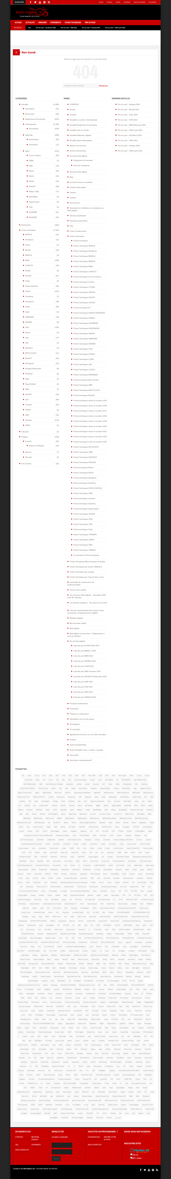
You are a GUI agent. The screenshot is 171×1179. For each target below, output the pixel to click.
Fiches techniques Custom (83, 282)
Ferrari (109, 882)
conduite (148, 840)
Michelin (81, 964)
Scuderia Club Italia (127, 1041)
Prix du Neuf (90, 22)
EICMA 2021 (76, 870)
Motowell (146, 977)
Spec (52, 1053)
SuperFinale (44, 1062)
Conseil (47, 844)
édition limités (150, 865)
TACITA (81, 1066)
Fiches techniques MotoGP (84, 395)
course (122, 844)
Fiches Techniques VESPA (83, 540)
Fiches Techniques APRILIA (84, 246)
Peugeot (102, 1002)
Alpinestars (97, 793)
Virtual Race (49, 1092)
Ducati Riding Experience (24, 865)
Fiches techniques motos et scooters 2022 (90, 437)
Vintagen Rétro (37, 1092)
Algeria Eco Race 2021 (25, 793)
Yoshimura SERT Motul (67, 1113)
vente (104, 1088)
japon (144, 925)
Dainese (37, 853)
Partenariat (101, 998)
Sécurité (28, 457)
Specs (59, 1053)
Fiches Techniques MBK (82, 385)
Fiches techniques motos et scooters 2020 (90, 426)
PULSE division (50, 1015)
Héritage (133, 904)
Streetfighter (120, 1058)
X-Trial (86, 1105)
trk (41, 1083)
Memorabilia (21, 964)
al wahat (116, 788)
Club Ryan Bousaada (26, 840)
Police (120, 1006)
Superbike (24, 1062)
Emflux (127, 870)
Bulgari (49, 827)
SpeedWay (33, 197)
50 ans (51, 780)
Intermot (80, 921)
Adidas (118, 784)
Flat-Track (123, 887)
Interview (25, 432)
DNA (48, 861)
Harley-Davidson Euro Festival (52, 904)
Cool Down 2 (94, 844)
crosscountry (42, 848)
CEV (113, 831)
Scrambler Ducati (113, 1041)
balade (150, 806)
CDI (91, 831)
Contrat (75, 844)
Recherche (103, 86)
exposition (116, 878)
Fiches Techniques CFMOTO (84, 272)
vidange (130, 1088)
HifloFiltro (149, 904)
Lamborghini (138, 942)
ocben (136, 994)
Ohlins (29, 998)
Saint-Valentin (80, 1036)
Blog (71, 177)
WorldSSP (33, 217)
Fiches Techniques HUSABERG (85, 323)
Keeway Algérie (119, 934)
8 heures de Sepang (80, 780)
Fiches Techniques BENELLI (84, 256)
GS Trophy (78, 900)
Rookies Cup (90, 1032)
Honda (27, 291)
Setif (86, 1045)
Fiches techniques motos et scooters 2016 (90, 406)
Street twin (110, 1058)
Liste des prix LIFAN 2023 (83, 666)
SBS (30, 1041)
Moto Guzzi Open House (42, 972)
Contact (118, 2)
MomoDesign (73, 968)
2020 (76, 776)
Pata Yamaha (124, 998)
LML (27, 343)
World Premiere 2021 (111, 1101)
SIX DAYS (148, 1049)
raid (50, 1019)
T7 (74, 1066)
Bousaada (102, 823)
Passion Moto (113, 998)
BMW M (59, 818)
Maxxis (105, 959)
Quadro (104, 1015)
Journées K (81, 930)
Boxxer (118, 823)
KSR (73, 938)
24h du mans (122, 776)
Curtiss (100, 848)
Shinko (151, 1045)
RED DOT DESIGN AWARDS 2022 (43, 1024)
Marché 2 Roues (25, 959)
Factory (20, 882)
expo (98, 878)
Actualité (30, 22)
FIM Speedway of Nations (109, 887)
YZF (97, 1113)
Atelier (150, 801)
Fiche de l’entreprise (81, 165)
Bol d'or (74, 823)
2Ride (131, 776)
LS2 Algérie (121, 951)
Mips (120, 964)
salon (89, 1036)
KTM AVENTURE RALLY (144, 938)
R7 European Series (137, 1015)
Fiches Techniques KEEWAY (84, 344)
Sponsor (89, 1053)
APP (80, 797)
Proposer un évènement (79, 714)
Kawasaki (40, 934)
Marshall (65, 959)
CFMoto (129, 831)
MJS (40, 968)
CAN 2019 (136, 827)
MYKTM (150, 985)
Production (95, 1011)
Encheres (20, 874)
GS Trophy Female (104, 900)
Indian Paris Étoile (105, 917)
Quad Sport (95, 1015)
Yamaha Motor (34, 1109)
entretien (63, 874)
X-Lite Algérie (76, 1105)
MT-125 (132, 981)
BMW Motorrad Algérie (109, 818)
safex (38, 1036)
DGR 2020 (54, 857)
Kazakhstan (99, 934)
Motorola (129, 977)
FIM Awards (29, 887)
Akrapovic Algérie (105, 788)
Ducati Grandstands (119, 861)
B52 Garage (88, 806)
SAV (151, 1036)
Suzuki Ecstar (103, 1062)
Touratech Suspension (64, 1079)
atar (143, 801)
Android (51, 797)
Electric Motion (108, 870)
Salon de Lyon (113, 1036)
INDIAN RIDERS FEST (121, 917)
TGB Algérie (101, 1071)
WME (131, 1096)
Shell (144, 1045)
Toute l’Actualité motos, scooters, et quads (86, 750)
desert (147, 853)
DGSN (72, 857)
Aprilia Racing (137, 797)
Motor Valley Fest (106, 977)
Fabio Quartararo (128, 878)
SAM (27, 389)
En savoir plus (94, 1137)
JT (89, 930)
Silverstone (117, 1049)
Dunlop (72, 865)
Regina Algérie (70, 1024)
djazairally (40, 861)
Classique (128, 835)
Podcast (101, 1006)
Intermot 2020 (103, 921)
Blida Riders (83, 814)
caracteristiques (147, 827)
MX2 (105, 985)
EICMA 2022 (87, 870)
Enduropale (38, 874)
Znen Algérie (54, 1118)
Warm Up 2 (25, 1096)
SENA (60, 1045)
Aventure (71, 806)
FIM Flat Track (81, 887)
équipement (83, 874)
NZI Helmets (102, 994)
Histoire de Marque (36, 446)
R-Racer (113, 1015)
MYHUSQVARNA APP (138, 985)
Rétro (34, 1028)
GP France (137, 895)
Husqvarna (29, 302)
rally (56, 1019)
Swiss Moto (139, 1062)
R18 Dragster (123, 1015)
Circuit (111, 835)
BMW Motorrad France (24, 823)
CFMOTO (29, 265)
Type (126, 1083)
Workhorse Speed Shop (28, 1101)
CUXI (23, 853)
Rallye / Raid (34, 192)
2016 (50, 776)
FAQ (71, 226)
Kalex (148, 930)
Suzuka (84, 1062)
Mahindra (29, 348)
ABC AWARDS (126, 780)
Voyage (123, 1092)
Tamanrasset (97, 1066)
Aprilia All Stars (124, 797)
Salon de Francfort (100, 1036)
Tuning (107, 1083)
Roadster (141, 1028)
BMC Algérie (140, 814)
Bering (113, 810)
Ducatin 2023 (57, 865)
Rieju (27, 379)
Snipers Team (25, 1053)
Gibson (99, 895)
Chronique (103, 835)
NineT (152, 989)
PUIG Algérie (39, 1015)
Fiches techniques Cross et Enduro (87, 277)
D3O (30, 853)
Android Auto (60, 797)
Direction (110, 857)
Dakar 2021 (64, 853)
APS (145, 797)
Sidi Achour (84, 1049)
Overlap (77, 998)
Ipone (41, 925)
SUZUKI (28, 394)
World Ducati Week (44, 1101)
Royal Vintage (135, 1032)
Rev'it (63, 1028)
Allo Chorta (58, 793)
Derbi (140, 853)
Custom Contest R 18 (133, 848)
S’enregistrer (75, 724)
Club (145, 835)
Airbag (73, 788)
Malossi (123, 955)
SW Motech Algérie (116, 1062)
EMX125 (149, 870)
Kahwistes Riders (138, 930)
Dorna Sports (57, 861)
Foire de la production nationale (28, 891)
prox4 (23, 1015)
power (33, 1011)
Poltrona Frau (148, 1006)
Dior (103, 857)
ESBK (31, 161)
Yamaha (28, 420)
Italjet (27, 312)
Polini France (136, 1006)
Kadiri (113, 930)
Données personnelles (78, 221)
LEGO (91, 947)
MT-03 (124, 981)
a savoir (92, 780)
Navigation (47, 989)
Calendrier (82, 827)
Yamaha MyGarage (66, 1109)
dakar (45, 853)
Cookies (73, 198)
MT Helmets (100, 981)
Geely (27, 281)
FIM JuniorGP (94, 887)
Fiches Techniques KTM (82, 349)
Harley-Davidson (34, 904)
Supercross (34, 1062)
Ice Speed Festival (77, 912)
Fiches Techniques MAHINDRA (85, 375)
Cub (78, 848)
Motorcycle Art (118, 977)
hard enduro (22, 904)
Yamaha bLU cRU (147, 1105)
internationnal (148, 921)
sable (32, 1036)
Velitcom (96, 1088)
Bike (21, 814)
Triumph (28, 405)
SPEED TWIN (69, 1053)
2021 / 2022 (91, 776)
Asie (79, 801)
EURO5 (50, 878)
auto (34, 806)
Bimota (34, 814)
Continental (66, 844)
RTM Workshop (148, 1032)
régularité (122, 1024)
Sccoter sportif (59, 1041)
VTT (145, 1092)
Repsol (19, 1028)
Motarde (111, 968)
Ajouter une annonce (78, 146)
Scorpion (85, 1041)
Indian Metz (92, 917)
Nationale (29, 135)
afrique (53, 788)
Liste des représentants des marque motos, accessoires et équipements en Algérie (85, 611)
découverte (110, 853)
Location (93, 951)
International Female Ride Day (131, 921)
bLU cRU (93, 814)
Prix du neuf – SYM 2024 (127, 120)
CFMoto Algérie (139, 831)
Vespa (111, 1088)
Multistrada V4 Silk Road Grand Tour (29, 985)
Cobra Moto (40, 840)
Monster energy (93, 968)
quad (87, 1015)
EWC (31, 166)
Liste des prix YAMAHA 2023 (84, 697)
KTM (27, 327)
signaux (93, 1049)
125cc (29, 776)
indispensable (23, 921)
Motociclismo (129, 972)
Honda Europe (144, 908)
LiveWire (62, 951)
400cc (37, 780)
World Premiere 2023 (143, 1101)
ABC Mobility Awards (30, 784)
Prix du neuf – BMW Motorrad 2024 (132, 125)
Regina (60, 1024)
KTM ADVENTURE (128, 938)
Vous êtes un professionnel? (81, 760)
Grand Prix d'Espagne (24, 900)
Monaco (82, 968)
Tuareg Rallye (84, 1083)
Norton (50, 994)
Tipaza (60, 1075)
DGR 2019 (44, 857)
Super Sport (148, 1058)
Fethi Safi (125, 882)
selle (54, 1045)
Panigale (92, 998)
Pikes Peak (49, 1006)
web (51, 1096)
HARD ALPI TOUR (131, 900)
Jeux (39, 930)
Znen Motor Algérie (77, 1118)
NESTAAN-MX (67, 989)
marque (56, 959)
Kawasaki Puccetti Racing (67, 934)
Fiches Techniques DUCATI (84, 297)
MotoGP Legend (46, 977)
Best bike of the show (137, 810)
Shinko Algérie (24, 1049)
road (133, 1028)
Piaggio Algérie (148, 1002)
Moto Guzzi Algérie (26, 972)
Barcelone (30, 810)
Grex (46, 900)
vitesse (77, 1092)
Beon (106, 810)
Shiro (33, 1049)
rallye (62, 1019)
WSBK (33, 1105)
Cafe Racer (71, 827)
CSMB (71, 848)
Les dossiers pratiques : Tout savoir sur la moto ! (87, 604)
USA (25, 1088)
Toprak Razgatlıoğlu (128, 1075)
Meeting (148, 959)
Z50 (120, 1113)
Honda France (26, 912)
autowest (54, 806)
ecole (129, 865)
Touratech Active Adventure (46, 1079)
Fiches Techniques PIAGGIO (84, 462)
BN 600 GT (57, 823)
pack (84, 998)
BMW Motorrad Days (141, 818)
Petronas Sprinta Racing (72, 1002)
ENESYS (47, 874)
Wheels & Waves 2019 (102, 1096)
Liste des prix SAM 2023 (83, 682)
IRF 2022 (66, 925)
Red (129, 1019)
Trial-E (118, 1079)
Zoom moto (99, 1118)
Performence (35, 1002)
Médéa (140, 959)
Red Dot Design (25, 1024)
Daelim (28, 271)
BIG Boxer (150, 810)
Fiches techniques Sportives (84, 504)
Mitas (151, 964)
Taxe (118, 1066)
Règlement (93, 1024)
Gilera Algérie (115, 895)
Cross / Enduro (35, 155)
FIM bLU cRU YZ (42, 887)
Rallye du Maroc (96, 1019)
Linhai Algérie (134, 947)
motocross (140, 972)
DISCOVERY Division (122, 857)
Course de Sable (145, 844)
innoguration (62, 921)
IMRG (47, 917)
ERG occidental (95, 874)
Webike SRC (60, 1096)
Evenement (83, 878)
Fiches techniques (28, 230)
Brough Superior (38, 827)
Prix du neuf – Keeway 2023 (53, 27)
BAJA (136, 806)
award (80, 806)
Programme (113, 1011)
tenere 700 (41, 1071)
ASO (85, 801)
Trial (30, 207)
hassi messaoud (92, 904)
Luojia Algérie (25, 955)
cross (33, 848)
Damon (84, 853)
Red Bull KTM (138, 1019)
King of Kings (23, 938)
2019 (70, 776)
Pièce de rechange (24, 1006)
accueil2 (73, 115)
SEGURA (34, 1045)
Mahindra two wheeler (80, 955)
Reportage (147, 1024)
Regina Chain (82, 1024)
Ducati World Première (42, 865)
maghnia (34, 955)
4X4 (44, 780)
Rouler (100, 1032)
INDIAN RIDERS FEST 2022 (140, 917)
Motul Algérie (61, 981)
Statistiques (60, 1058)
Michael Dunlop (70, 964)
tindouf (38, 1075)
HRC (57, 912)
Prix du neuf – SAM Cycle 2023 (78, 27)
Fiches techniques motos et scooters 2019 (90, 421)
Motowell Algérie (33, 981)
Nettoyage (78, 989)
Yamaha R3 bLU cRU (82, 1109)
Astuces (28, 452)
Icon (88, 912)
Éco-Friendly (120, 865)
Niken (145, 989)
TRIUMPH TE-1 (32, 1083)
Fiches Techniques (73, 22)
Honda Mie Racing (39, 912)
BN (49, 823)
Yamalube (24, 1113)
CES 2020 (105, 831)
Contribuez (127, 2)
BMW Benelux (38, 818)
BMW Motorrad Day (126, 818)
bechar (55, 810)
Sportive (125, 1053)
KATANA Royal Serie (28, 934)
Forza (95, 891)
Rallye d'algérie (83, 1019)
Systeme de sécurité (58, 1066)
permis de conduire (56, 1002)
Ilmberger (25, 917)
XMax (93, 1105)
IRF (58, 925)
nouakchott (59, 994)
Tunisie (114, 1083)
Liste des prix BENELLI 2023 (84, 651)
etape (27, 878)
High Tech (26, 908)
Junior (107, 930)
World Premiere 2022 (127, 1101)
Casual (65, 831)
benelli (88, 810)
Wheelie (76, 1096)
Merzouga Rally (33, 964)
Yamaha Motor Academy (50, 1109)
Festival (117, 882)
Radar (44, 1019)
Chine (74, 835)
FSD (119, 891)
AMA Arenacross (109, 793)
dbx (96, 853)
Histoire (34, 908)
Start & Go (50, 1058)
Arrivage (55, 801)
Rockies (20, 1032)
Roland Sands (31, 1032)
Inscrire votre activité (78, 590)
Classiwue (138, 835)
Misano (127, 964)
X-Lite (67, 1105)
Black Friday (72, 814)
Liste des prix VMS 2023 (83, 692)
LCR (39, 947)
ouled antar (68, 998)
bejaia (72, 810)
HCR (101, 904)
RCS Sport (114, 1019)
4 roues (147, 776)
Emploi (135, 870)
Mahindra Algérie (65, 955)
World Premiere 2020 (94, 1101)
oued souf (59, 998)
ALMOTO (68, 793)
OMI (36, 998)
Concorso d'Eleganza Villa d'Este (123, 840)
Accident (79, 784)
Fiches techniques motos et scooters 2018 (90, 416)
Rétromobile (43, 1028)
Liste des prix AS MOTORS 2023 (86, 646)
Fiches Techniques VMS (82, 545)
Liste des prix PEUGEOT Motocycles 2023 (90, 677)
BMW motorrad (94, 818)
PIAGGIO (29, 374)
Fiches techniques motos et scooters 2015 (90, 400)
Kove (60, 938)
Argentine (22, 801)
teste (80, 1071)
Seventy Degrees (96, 1045)
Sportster (22, 1058)
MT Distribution (88, 981)
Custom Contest (118, 848)
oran (50, 998)
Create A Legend (23, 848)
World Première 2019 (78, 1101)
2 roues (37, 776)
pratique (41, 1011)
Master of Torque (83, 959)
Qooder (79, 1015)
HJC (48, 908)
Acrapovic (96, 784)
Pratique (24, 437)
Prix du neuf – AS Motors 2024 (130, 135)
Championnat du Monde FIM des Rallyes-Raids (38, 835)
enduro (29, 874)
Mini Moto (112, 964)
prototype (148, 1011)
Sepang (68, 1045)
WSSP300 (49, 1105)
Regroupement (111, 1024)
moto (127, 968)
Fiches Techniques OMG (83, 452)
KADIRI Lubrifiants (124, 930)
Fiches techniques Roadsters (84, 478)
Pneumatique (84, 1006)
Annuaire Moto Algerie (78, 156)
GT (114, 900)
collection (61, 840)
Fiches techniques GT (82, 308)
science (69, 1041)
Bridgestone (142, 823)
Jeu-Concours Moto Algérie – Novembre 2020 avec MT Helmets (86, 596)
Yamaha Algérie (134, 1105)
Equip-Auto (73, 874)
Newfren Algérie (121, 989)
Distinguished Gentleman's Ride (142, 857)
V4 (47, 1088)
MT (70, 981)
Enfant (56, 874)
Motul (52, 981)
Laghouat (128, 942)
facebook (149, 878)
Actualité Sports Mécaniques (81, 140)
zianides (140, 1113)
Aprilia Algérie (113, 797)
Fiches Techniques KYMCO (84, 354)
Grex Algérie (54, 900)
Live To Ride (53, 951)
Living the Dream (74, 951)
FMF (143, 887)
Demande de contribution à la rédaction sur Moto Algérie (85, 209)
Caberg (62, 827)
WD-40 (34, 1096)
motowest (44, 981)
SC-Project (48, 1041)
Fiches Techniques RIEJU (83, 473)
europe (59, 878)
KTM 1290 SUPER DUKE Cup (93, 938)
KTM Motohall (83, 942)
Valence (66, 1088)
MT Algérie (77, 981)
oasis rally (128, 994)
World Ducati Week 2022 (61, 1101)
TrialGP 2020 (128, 1079)
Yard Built (47, 1113)
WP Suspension (23, 1105)
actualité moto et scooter (79, 130)
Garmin (49, 895)
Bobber (66, 823)
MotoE (31, 181)
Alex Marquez (126, 788)
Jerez (151, 925)
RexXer (71, 1028)
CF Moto (120, 831)
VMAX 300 (85, 1092)
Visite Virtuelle (67, 1092)
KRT (67, 938)
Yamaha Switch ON (136, 1109)
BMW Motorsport (40, 823)
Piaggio (139, 1002)
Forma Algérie (53, 891)
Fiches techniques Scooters (84, 498)
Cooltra (103, 844)
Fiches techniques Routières (84, 483)
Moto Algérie (74, 628)
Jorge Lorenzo (70, 930)
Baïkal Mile (127, 806)
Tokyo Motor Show (86, 1075)
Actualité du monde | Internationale (83, 120)
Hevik (141, 904)
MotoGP (32, 186)
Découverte (29, 114)
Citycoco (119, 835)
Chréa (94, 835)
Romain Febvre (59, 1032)
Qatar (72, 1015)
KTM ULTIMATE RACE (108, 942)
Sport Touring (116, 1053)
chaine (150, 831)
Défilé (119, 853)
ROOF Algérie (79, 1032)
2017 (57, 776)
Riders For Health (96, 1028)
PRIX (87, 1011)
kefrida (130, 934)
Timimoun (30, 1075)
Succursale (138, 1058)
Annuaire (42, 22)
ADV (136, 784)
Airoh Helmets (83, 788)
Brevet (134, 823)
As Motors (71, 801)
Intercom (72, 921)
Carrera (21, 831)
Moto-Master (95, 972)
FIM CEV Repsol (56, 887)
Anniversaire (71, 797)
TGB (93, 1071)
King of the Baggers (36, 938)
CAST (37, 831)
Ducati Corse (105, 861)
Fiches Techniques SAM (82, 493)
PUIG (30, 1015)
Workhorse (146, 1096)
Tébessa (139, 1066)
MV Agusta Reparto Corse (87, 985)
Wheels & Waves (87, 1096)
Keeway (109, 934)
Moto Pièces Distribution (71, 972)
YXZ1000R (89, 1113)
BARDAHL (39, 810)
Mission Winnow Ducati (139, 964)
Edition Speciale (23, 870)
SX (30, 1066)
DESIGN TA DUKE (25, 857)
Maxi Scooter (95, 959)
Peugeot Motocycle (127, 1002)
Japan (137, 925)
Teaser (131, 1066)
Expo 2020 (107, 878)
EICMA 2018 (43, 870)
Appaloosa (88, 797)
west (68, 1096)
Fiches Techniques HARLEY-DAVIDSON (89, 313)
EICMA (33, 870)
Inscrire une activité (139, 2)
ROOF (69, 1032)
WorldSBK (33, 212)
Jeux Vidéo (47, 930)
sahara (46, 1036)
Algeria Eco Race (145, 788)
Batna (47, 810)
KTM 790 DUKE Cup (112, 938)
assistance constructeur (97, 801)
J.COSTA (117, 925)
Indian (27, 307)
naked (39, 989)
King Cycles (145, 934)
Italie (79, 925)
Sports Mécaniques (144, 1053)
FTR (126, 891)
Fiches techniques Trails (83, 529)
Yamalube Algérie (36, 1113)
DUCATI (28, 276)
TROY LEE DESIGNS (69, 1083)
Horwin (50, 912)
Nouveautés (33, 129)
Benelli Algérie (97, 810)
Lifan (27, 338)
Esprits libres (149, 874)
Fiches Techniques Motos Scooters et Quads (87, 562)
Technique (21, 1071)
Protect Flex (138, 1011)
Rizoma (114, 1028)
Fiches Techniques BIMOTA (84, 261)
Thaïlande (112, 1071)
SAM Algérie (137, 1036)
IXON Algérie (107, 925)
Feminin (93, 882)
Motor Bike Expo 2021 (90, 977)
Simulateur (138, 1049)
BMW (27, 260)
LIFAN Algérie (115, 947)
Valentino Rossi (76, 1088)
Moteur (120, 968)
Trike (144, 1079)
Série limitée (77, 1045)
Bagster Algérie (116, 806)
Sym (27, 399)
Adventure (144, 784)
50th (69, 780)
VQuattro (131, 1092)
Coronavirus (112, 844)
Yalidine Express (113, 1105)
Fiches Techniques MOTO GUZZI (86, 390)
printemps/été (78, 1011)
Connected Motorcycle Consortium (31, 844)
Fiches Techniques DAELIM (84, 292)
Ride (78, 1028)
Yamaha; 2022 (149, 1109)
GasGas (57, 895)
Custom (107, 848)
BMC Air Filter (129, 814)
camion (117, 827)
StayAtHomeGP (71, 1058)
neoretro (56, 989)
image (33, 917)
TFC (87, 1071)
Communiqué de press (74, 840)
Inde (65, 917)
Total (139, 1075)
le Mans (59, 947)
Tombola (116, 1075)
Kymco (28, 332)
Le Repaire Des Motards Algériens (75, 947)
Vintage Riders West (23, 1092)
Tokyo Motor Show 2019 (103, 1075)
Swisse (148, 1062)
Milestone (90, 964)
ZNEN (27, 425)
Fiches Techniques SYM (82, 519)
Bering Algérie (123, 810)
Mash (72, 959)
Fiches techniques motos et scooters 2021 (90, 431)
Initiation (52, 921)
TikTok (21, 1075)
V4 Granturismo (55, 1088)
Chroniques (29, 109)
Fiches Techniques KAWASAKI (85, 339)
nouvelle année (90, 994)
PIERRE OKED (38, 1006)
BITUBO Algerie (53, 814)
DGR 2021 (63, 857)
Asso (109, 801)
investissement (31, 925)
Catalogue (73, 831)
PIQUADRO (59, 1006)
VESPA (28, 410)
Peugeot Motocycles (33, 369)
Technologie (30, 1071)
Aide (66, 788)
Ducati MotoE (132, 861)
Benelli (27, 250)
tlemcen (68, 1075)
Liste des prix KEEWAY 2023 (84, 661)
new (94, 989)
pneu (75, 1006)
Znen (148, 1113)
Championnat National (62, 835)
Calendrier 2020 (93, 827)
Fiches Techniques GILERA (84, 303)
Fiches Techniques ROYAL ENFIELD (87, 488)
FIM (21, 887)
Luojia (152, 951)
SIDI (76, 1049)
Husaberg (29, 296)
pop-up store (24, 1011)
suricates (65, 1062)
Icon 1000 (96, 912)
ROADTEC (150, 1028)
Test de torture (58, 1071)
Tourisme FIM (87, 1079)
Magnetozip (44, 955)
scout (93, 1041)
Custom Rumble (148, 848)
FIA (133, 882)
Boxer (110, 823)
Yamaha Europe (22, 1109)
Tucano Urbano (96, 1083)
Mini (105, 964)
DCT (102, 853)
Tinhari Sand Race (49, 1075)
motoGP (34, 977)
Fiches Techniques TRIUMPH (85, 535)
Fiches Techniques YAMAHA (84, 550)
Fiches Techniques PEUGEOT (85, 457)
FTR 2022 (134, 891)
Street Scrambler (98, 1058)
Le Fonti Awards (49, 947)
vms (93, 1092)
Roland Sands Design (44, 1032)
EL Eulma (97, 870)
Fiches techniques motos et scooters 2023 (90, 442)
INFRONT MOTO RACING (39, 921)
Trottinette (57, 1083)
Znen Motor (64, 1118)
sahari (53, 1036)
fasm (45, 882)
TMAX (76, 1075)
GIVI (124, 895)
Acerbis (87, 784)
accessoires (69, 784)
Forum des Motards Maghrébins (80, 891)
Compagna (87, 840)
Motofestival (25, 977)
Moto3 (31, 176)
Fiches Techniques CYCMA (84, 287)
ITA (73, 925)
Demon (133, 853)
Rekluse (131, 1024)
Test (49, 1071)
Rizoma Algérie (124, 1028)
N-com (19, 989)
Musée (45, 985)
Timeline (73, 740)
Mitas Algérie (25, 968)
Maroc (49, 959)
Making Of (115, 955)
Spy (29, 1058)
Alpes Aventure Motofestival (82, 793)
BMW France (50, 818)
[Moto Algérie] (31, 12)
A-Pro (100, 780)
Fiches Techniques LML (82, 364)
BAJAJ (143, 806)
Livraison (85, 951)
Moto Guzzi (146, 968)
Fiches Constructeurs (78, 231)
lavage (32, 947)
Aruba (63, 801)
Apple (96, 797)
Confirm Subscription (78, 187)
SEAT (138, 1041)
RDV (122, 1019)
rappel (106, 1019)
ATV (20, 806)
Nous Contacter (22, 1150)
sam (128, 1036)
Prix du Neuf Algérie (77, 641)
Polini (127, 1006)
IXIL (92, 925)
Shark (126, 1045)
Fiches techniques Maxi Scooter (86, 380)
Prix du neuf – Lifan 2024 (128, 115)
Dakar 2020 (53, 853)
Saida (71, 1036)
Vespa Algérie (120, 1088)
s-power (24, 1036)
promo (129, 1011)
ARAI (151, 797)
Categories (83, 831)
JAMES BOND (128, 925)
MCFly (112, 959)
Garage (33, 895)
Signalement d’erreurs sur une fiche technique (88, 734)
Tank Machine (109, 1066)
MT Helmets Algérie (113, 981)
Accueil (101, 2)
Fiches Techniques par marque (82, 572)
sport (96, 1053)
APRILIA (28, 235)
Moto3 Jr (119, 972)
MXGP (112, 985)
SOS (46, 1053)
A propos (109, 2)
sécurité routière (23, 1045)
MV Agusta (29, 363)
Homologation (85, 908)
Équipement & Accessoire (35, 119)
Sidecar (69, 1049)
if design (110, 912)
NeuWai (86, 989)
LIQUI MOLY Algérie (34, 951)
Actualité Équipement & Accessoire (83, 125)
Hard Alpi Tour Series (147, 900)
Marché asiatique (39, 959)
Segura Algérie (44, 1045)
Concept (97, 840)
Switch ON (23, 1066)
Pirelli (68, 1006)
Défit (125, 853)
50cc (63, 780)
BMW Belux (27, 818)
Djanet (32, 861)
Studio (129, 1058)
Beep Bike (64, 810)
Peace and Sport (137, 998)
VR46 (139, 1092)
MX (99, 985)
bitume (63, 814)
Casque (30, 831)
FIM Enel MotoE (69, 887)
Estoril (20, 878)
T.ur (69, 1066)
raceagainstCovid (26, 1019)
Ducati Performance (145, 861)
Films (151, 882)
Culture (92, 848)
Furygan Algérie (22, 895)
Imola (40, 917)
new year (101, 989)
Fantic (28, 882)
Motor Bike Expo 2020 (73, 977)
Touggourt (22, 1079)
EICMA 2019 (54, 870)
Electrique (119, 870)
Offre (22, 998)
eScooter (132, 874)
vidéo (137, 1088)
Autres (27, 245)
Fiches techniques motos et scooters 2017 (90, 411)
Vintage (145, 1088)
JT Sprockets (97, 930)
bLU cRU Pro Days (105, 814)
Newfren (110, 989)
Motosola (137, 977)
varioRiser (88, 1088)
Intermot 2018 (91, 921)
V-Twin (40, 1088)
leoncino (99, 947)
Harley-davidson (31, 286)
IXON (98, 925)
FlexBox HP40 (134, 887)
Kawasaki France (52, 934)
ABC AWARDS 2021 (140, 780)
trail (95, 1079)
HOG (65, 908)
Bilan (27, 814)
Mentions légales (76, 618)
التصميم (118, 1118)
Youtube (80, 1113)
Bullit (55, 827)
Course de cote (131, 844)
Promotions (33, 145)
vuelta (152, 1092)
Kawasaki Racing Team (86, 934)
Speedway (80, 1053)
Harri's (82, 904)
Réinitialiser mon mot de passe (82, 719)
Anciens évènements (78, 151)
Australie (27, 806)
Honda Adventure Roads (107, 908)
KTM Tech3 (93, 942)
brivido (152, 823)
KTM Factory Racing (69, 942)
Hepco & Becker (123, 904)
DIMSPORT (81, 857)
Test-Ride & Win (71, 1071)
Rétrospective (54, 1028)
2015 (44, 776)
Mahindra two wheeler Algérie (99, 955)
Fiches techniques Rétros (83, 468)
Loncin (107, 951)
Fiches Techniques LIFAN (83, 359)
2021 (83, 776)
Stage (42, 1058)
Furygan (149, 891)
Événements (55, 22)
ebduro (111, 865)
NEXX (138, 989)
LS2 (113, 951)
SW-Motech (128, 1062)
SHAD (107, 1045)
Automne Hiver (43, 806)
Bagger (98, 806)
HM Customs (57, 908)
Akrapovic (94, 788)
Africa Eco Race (43, 788)
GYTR (121, 900)
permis (45, 1002)
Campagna (126, 827)
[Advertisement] (112, 12)
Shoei (51, 1049)
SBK (24, 1041)
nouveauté (69, 994)
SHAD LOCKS (116, 1045)
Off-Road (149, 994)
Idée (103, 912)
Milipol (98, 964)
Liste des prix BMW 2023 (83, 656)
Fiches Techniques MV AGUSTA (86, 447)
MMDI (47, 968)
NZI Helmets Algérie (115, 994)
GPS (145, 895)
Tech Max (148, 1066)
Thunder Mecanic (148, 1071)
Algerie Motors (47, 793)
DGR (35, 857)
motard (104, 968)
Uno (150, 1083)
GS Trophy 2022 (90, 900)
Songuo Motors (37, 1053)
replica (139, 1024)
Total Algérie (148, 1075)
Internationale (30, 124)
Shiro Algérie (42, 1049)
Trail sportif (103, 1079)
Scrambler (102, 1041)
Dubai (77, 861)
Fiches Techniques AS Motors (85, 251)
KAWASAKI (29, 317)
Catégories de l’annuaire (83, 160)
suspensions (75, 1062)
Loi (101, 951)
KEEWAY (28, 322)
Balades (20, 810)
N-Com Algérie (29, 989)
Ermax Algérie (115, 874)
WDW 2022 (43, 1096)
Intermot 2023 (115, 921)
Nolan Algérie (30, 994)
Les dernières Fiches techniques (86, 555)
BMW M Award (69, 818)
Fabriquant (140, 878)
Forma (43, 891)
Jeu (22, 930)
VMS (27, 415)
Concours (139, 840)
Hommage (74, 908)
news (131, 989)
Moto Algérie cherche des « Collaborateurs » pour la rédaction (86, 635)
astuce (137, 801)
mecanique (121, 959)
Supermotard (34, 202)
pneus (93, 1006)
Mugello (140, 981)
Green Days (37, 900)
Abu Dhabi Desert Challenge (54, 784)
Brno (28, 827)
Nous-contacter (94, 1145)
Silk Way (108, 1049)
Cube (84, 848)
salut (122, 1036)
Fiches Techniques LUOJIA (84, 370)
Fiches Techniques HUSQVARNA (86, 328)
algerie (37, 793)
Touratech (32, 1079)
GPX (151, 895)
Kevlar (137, 934)
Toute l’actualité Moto (78, 745)
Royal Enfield (30, 384)
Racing (36, 1019)
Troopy (48, 1083)
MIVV (34, 968)
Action (110, 784)
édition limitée (138, 865)
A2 (117, 780)
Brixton (21, 827)
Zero (133, 1113)
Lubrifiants (132, 951)
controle (83, 844)
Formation (64, 891)
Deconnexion (75, 203)
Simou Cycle (127, 1049)
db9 (91, 853)
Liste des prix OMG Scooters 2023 (87, 671)
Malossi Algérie (133, 955)
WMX (137, 1096)
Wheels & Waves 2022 (119, 1096)
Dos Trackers (68, 861)
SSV (35, 1058)
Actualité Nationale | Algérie (80, 135)
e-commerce (87, 865)
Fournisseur (103, 891)
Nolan (21, 994)
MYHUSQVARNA (123, 985)
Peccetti (147, 998)
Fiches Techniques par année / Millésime (86, 567)
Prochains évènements (79, 704)
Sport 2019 (105, 1053)
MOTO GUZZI (30, 353)
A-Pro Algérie (109, 780)
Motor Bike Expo (59, 977)
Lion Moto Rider (146, 947)
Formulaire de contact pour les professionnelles (80, 583)
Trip (151, 1079)
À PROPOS (74, 104)
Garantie (41, 895)
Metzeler (60, 964)
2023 (106, 776)
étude (43, 878)
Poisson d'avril (111, 1006)
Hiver (41, 908)
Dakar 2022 (74, 853)
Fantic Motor (37, 882)
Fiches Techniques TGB (82, 524)
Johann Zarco (58, 930)
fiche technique (142, 882)
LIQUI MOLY (21, 951)
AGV (60, 788)
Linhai (124, 947)
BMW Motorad (82, 818)
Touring (77, 1079)
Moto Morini (56, 972)
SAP (145, 1036)
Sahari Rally (62, 1036)
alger (135, 788)
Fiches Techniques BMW (83, 266)
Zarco (127, 1113)
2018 (63, 776)
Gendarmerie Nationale (77, 895)
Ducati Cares (94, 861)
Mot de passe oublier (78, 623)
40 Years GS (28, 780)
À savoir (28, 441)
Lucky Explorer (142, 951)
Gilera (106, 895)
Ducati (85, 861)
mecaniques (131, 959)
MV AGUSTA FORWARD (68, 985)
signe (100, 1049)
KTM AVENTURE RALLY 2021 (28, 942)
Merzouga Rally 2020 (48, 964)
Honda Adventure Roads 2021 (127, 908)
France (113, 891)
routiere (114, 1032)
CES (97, 831)
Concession (106, 840)
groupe (64, 900)
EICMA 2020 (65, 870)
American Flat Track (24, 797)
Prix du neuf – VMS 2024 (31, 27)
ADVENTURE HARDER (27, 788)
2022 (100, 776)
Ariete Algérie (45, 801)
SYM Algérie (45, 1066)
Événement (25, 225)
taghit (88, 1066)
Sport (27, 151)
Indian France (81, 917)
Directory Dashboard (78, 216)
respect (27, 1028)
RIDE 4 (85, 1028)
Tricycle (137, 1079)
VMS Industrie (113, 1092)
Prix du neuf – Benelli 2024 (128, 110)
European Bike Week (70, 878)
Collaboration (51, 840)
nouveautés (78, 994)
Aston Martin (127, 801)
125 (23, 776)
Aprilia (103, 797)
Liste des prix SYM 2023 (83, 687)
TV (121, 1083)
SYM (36, 1066)
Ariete (36, 801)
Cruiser (64, 848)
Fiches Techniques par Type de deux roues (87, 577)
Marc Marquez (146, 955)
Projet (122, 1011)
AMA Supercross (148, 793)
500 (57, 780)
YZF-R (105, 1113)
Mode (54, 968)
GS (71, 900)
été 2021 (35, 878)
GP (130, 895)
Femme (101, 882)
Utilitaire (32, 1088)
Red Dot (148, 1019)
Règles (102, 1024)
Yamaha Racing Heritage (119, 1109)
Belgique (79, 810)
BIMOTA (28, 255)
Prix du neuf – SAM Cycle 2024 (130, 130)
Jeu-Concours (30, 930)
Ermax (105, 874)
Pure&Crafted (63, 1015)
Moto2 (31, 171)
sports (133, 1053)
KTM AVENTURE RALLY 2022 (50, 942)
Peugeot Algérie (113, 1002)
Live (44, 951)
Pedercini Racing (23, 1002)
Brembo (126, 823)
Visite (57, 1092)
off (142, 994)
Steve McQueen (85, 1058)
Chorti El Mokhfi (84, 835)
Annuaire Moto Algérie (78, 172)
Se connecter (152, 2)
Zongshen (90, 1118)
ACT (103, 784)
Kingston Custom (50, 938)
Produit (104, 1011)
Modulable (62, 968)
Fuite (142, 891)
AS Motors (29, 240)
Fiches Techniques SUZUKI (84, 514)
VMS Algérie (101, 1092)
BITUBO (42, 814)
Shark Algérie (135, 1045)
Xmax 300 (101, 1105)
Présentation (50, 1011)
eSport (140, 874)
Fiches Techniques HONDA (84, 318)
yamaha (123, 1105)
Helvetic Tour (111, 904)
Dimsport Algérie (93, 857)
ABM (40, 784)
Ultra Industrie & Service (139, 1083)
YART (55, 1113)
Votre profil (74, 755)
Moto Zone (84, 972)
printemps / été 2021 (64, 1011)
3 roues (139, 776)
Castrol (45, 831)
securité (146, 1041)
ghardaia (90, 895)
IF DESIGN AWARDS (123, 912)
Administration (127, 784)
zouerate (109, 1118)
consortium (56, 844)
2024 (113, 776)
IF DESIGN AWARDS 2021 (141, 912)
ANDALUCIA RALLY (39, 797)
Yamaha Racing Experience (100, 1109)
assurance (117, 801)
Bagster (106, 806)
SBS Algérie (38, 1041)
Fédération (54, 882)
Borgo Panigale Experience (88, 823)
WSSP (40, 1105)
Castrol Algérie (55, 831)
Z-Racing (113, 1113)
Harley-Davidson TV (70, 904)
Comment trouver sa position (81, 182)
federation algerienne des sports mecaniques (74, 882)
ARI (30, 801)
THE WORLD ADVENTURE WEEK (128, 1071)
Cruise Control (54, 848)
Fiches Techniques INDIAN (84, 333)
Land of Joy (23, 947)
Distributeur (23, 861)
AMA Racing (136, 793)
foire (149, 887)
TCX (124, 1066)
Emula (142, 870)
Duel (65, 865)
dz (79, 865)
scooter (77, 1041)
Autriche (63, 806)
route (107, 1032)
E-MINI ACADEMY (99, 865)
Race (147, 1015)
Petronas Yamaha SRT (90, 1002)
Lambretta (149, 942)
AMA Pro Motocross (123, 793)
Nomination (41, 994)
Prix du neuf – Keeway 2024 (129, 104)
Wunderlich (58, 1105)
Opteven (43, 998)
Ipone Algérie (50, 925)
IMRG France (57, 917)
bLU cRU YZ (118, 814)
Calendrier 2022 (106, 827)
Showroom (60, 1049)
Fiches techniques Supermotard (86, 509)
